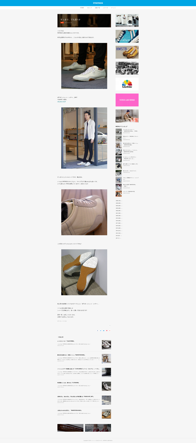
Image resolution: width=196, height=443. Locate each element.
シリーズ (105, 7)
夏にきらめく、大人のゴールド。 (130, 170)
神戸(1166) (59, 321)
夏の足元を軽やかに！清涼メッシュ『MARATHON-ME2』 (71, 355)
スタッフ (89, 7)
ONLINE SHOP (61, 102)
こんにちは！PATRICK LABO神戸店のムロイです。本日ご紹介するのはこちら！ (74, 344)
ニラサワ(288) (64, 321)
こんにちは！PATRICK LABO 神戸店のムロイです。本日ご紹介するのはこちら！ (74, 413)
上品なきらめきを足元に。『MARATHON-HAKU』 (69, 410)
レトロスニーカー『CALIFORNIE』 (66, 341)
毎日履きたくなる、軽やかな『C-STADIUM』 (68, 382)
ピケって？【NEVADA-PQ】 (129, 191)
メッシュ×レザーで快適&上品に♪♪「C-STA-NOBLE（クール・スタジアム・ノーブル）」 (79, 369)
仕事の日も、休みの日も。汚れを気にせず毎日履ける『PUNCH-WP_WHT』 (75, 396)
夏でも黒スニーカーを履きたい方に (130, 164)
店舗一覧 (97, 7)
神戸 (62, 22)
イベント (113, 7)
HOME (82, 7)
